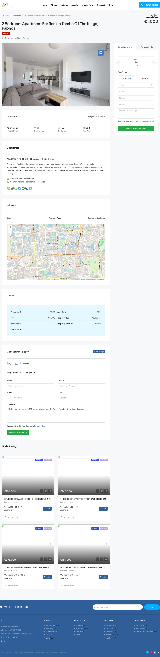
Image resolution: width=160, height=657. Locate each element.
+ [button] (10, 227)
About (54, 5)
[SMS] (16, 188)
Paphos (109, 638)
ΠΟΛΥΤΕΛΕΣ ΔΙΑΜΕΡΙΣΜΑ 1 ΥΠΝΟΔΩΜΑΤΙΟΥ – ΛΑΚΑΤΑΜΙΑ (89, 567)
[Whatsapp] (8, 188)
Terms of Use (39, 426)
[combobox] (81, 397)
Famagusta (111, 625)
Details (47, 508)
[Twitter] (154, 652)
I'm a (60, 392)
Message (11, 404)
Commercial (51, 631)
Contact (101, 5)
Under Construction (144, 631)
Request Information (18, 432)
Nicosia (109, 634)
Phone (61, 380)
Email (9, 392)
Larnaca (109, 628)
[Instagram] (151, 652)
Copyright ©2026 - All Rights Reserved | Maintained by (24, 652)
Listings (64, 5)
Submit (152, 607)
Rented (6, 33)
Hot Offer (140, 625)
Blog (111, 5)
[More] (30, 188)
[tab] (101, 53)
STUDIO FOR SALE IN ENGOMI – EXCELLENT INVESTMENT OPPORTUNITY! (39, 499)
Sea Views (140, 628)
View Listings (99, 352)
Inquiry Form (87, 5)
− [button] (10, 231)
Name (9, 380)
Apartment (17, 16)
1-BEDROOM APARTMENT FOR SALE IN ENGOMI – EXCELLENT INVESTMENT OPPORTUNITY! (104, 499)
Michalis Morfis (13, 517)
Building (49, 628)
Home (44, 5)
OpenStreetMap (92, 279)
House (49, 634)
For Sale (39, 460)
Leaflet (83, 279)
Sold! (78, 634)
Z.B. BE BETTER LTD (57, 652)
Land (48, 638)
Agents (75, 5)
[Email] (23, 188)
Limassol (110, 631)
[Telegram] (19, 188)
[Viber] (12, 188)
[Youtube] (158, 652)
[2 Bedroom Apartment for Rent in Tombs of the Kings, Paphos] (56, 248)
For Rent (79, 625)
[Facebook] (26, 188)
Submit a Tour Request (136, 128)
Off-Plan (47, 460)
